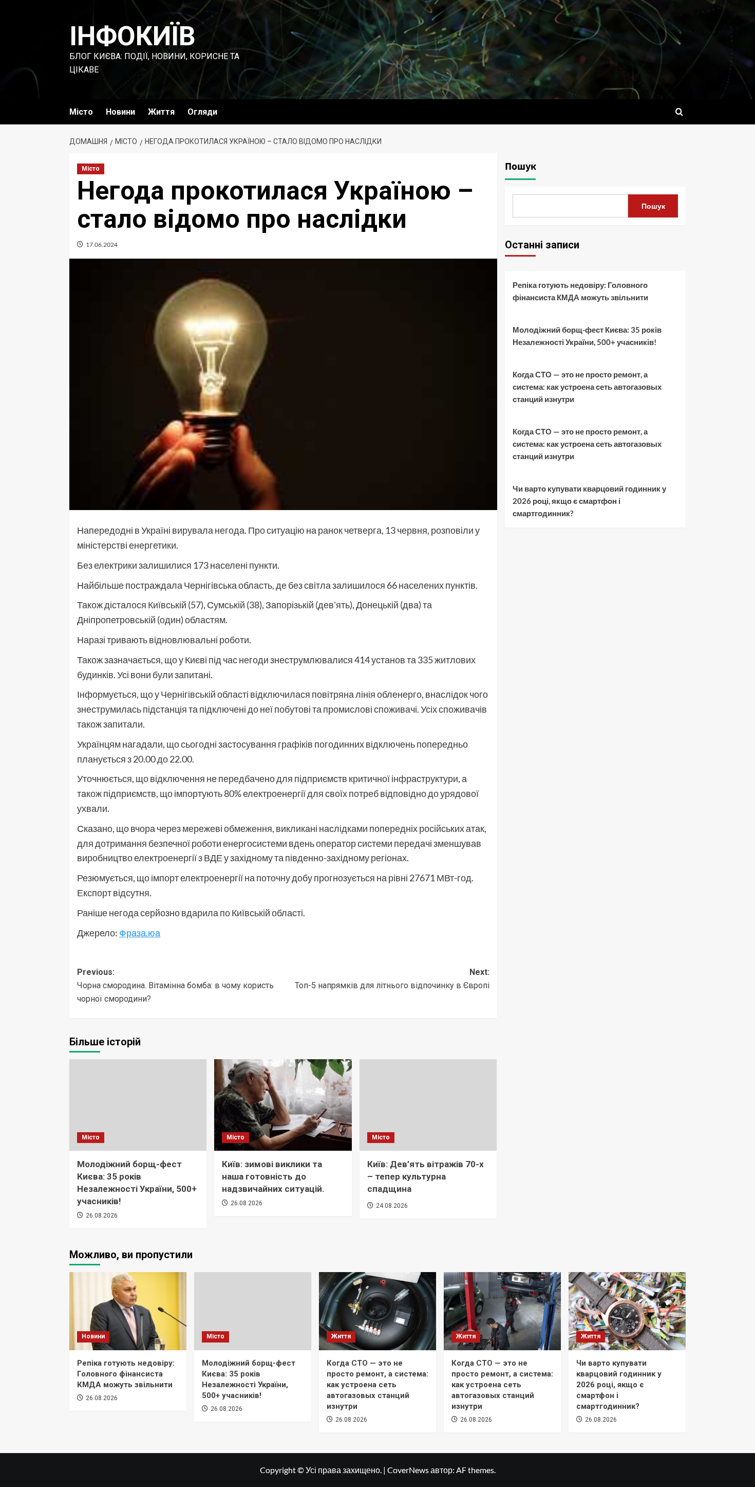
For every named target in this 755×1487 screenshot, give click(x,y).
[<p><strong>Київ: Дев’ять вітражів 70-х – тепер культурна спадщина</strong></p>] (428, 1105)
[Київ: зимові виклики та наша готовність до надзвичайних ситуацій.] (282, 1105)
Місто (81, 112)
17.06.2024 (102, 244)
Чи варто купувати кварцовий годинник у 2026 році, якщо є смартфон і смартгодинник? (589, 501)
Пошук (520, 166)
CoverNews (408, 1470)
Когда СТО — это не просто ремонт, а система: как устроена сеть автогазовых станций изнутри (587, 387)
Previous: (175, 985)
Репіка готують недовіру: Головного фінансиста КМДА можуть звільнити (580, 291)
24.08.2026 (392, 1205)
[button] (679, 112)
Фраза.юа (139, 932)
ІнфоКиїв (132, 36)
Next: (392, 978)
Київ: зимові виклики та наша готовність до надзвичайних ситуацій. (273, 1176)
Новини (120, 112)
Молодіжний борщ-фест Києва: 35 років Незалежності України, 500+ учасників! (587, 336)
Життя (161, 112)
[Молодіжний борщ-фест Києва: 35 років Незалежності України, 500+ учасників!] (137, 1105)
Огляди (202, 112)
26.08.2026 (102, 1215)
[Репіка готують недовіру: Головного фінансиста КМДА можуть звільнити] (127, 1311)
